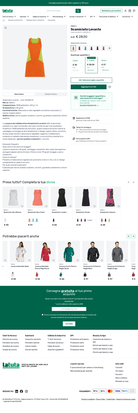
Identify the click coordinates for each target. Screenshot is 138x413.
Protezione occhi (77, 346)
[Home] (4, 20)
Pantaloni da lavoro (55, 343)
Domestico (126, 17)
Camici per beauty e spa (102, 349)
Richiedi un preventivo (111, 11)
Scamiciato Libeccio (107, 212)
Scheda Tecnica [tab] (51, 94)
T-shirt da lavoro (54, 339)
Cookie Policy (111, 399)
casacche (51, 20)
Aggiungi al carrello (88, 87)
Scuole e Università (76, 17)
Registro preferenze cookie (125, 399)
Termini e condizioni (88, 399)
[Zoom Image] (5, 28)
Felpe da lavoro (54, 346)
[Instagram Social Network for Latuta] (26, 391)
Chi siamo (119, 371)
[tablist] (35, 94)
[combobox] (54, 11)
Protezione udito (77, 343)
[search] (78, 11)
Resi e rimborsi (121, 378)
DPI (91, 17)
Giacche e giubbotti (56, 350)
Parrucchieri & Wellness (107, 17)
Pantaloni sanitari (32, 343)
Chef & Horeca (8, 17)
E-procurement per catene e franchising (86, 367)
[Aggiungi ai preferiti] (109, 87)
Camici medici (30, 346)
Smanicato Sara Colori (36, 212)
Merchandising (58, 17)
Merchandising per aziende (81, 371)
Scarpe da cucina (10, 350)
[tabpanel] (35, 135)
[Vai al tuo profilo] (125, 11)
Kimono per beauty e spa (103, 345)
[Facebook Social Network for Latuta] (21, 391)
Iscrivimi (69, 324)
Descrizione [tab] (19, 94)
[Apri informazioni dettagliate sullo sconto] (89, 55)
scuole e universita (15, 20)
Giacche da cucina (10, 339)
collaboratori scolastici (35, 20)
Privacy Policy (101, 399)
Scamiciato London (59, 212)
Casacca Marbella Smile (20, 266)
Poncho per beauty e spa (103, 352)
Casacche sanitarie (33, 339)
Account (118, 374)
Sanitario (23, 17)
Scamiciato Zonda (83, 212)
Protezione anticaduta (79, 339)
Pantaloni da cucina (11, 343)
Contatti (118, 367)
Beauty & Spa (99, 335)
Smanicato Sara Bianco (12, 212)
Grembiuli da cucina (11, 346)
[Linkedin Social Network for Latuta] (16, 391)
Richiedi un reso (121, 381)
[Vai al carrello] (130, 11)
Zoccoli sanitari (31, 350)
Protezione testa (77, 350)
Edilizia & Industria (39, 17)
